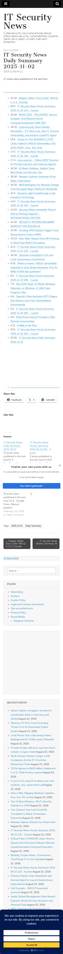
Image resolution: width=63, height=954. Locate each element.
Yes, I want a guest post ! (31, 486)
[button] (31, 467)
